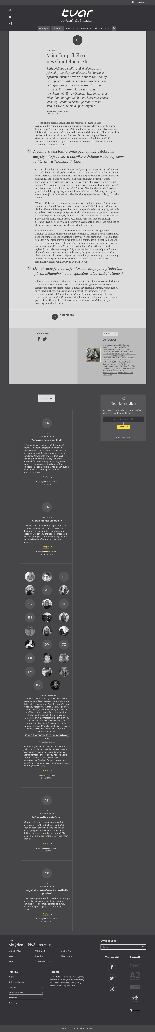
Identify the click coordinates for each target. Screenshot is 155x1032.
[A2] (135, 976)
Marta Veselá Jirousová (125, 358)
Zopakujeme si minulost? (46, 440)
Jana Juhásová (128, 351)
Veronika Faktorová (110, 372)
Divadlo (63, 980)
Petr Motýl (107, 368)
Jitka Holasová (108, 353)
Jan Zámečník (117, 351)
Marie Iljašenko (119, 356)
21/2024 (109, 340)
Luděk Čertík (107, 356)
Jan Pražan (107, 351)
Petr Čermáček (130, 366)
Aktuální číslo (15, 951)
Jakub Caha (107, 349)
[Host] (135, 965)
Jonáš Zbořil (119, 353)
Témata (56, 28)
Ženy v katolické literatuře (60, 977)
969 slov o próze (63, 986)
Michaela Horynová (122, 360)
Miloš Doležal (119, 362)
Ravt (68, 28)
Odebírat (122, 426)
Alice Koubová (108, 345)
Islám (73, 986)
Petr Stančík (116, 368)
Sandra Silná (107, 370)
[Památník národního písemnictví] (135, 999)
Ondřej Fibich (120, 364)
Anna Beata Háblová (110, 347)
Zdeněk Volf (107, 375)
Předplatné (66, 956)
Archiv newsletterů (122, 438)
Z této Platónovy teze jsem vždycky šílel (47, 737)
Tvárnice (97, 28)
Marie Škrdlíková (109, 358)
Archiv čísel (66, 951)
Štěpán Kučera (118, 370)
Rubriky (43, 28)
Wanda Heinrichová (125, 372)
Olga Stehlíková (108, 364)
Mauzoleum (54, 980)
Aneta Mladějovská (121, 345)
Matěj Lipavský (108, 360)
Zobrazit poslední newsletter (122, 432)
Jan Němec (125, 349)
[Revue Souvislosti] (135, 987)
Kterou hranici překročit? (47, 520)
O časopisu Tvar (42, 961)
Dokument (54, 983)
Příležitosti (86, 28)
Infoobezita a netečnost (47, 817)
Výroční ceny (64, 983)
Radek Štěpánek (128, 368)
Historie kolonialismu (75, 980)
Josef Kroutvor (130, 353)
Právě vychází (77, 977)
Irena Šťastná (124, 347)
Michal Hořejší (108, 362)
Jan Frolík (116, 349)
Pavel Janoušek (108, 366)
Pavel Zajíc (119, 366)
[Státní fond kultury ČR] (135, 1010)
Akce (75, 28)
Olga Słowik (129, 362)
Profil (62, 319)
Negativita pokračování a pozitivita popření (47, 892)
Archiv (107, 28)
